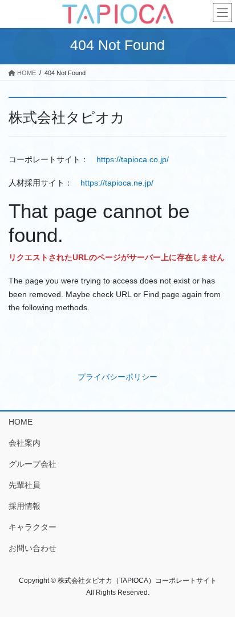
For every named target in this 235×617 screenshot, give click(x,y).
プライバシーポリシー (117, 376)
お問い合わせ (32, 548)
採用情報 (24, 506)
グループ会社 (32, 463)
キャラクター (32, 527)
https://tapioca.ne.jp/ (116, 182)
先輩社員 (24, 485)
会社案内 (24, 442)
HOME (21, 421)
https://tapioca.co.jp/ (132, 159)
